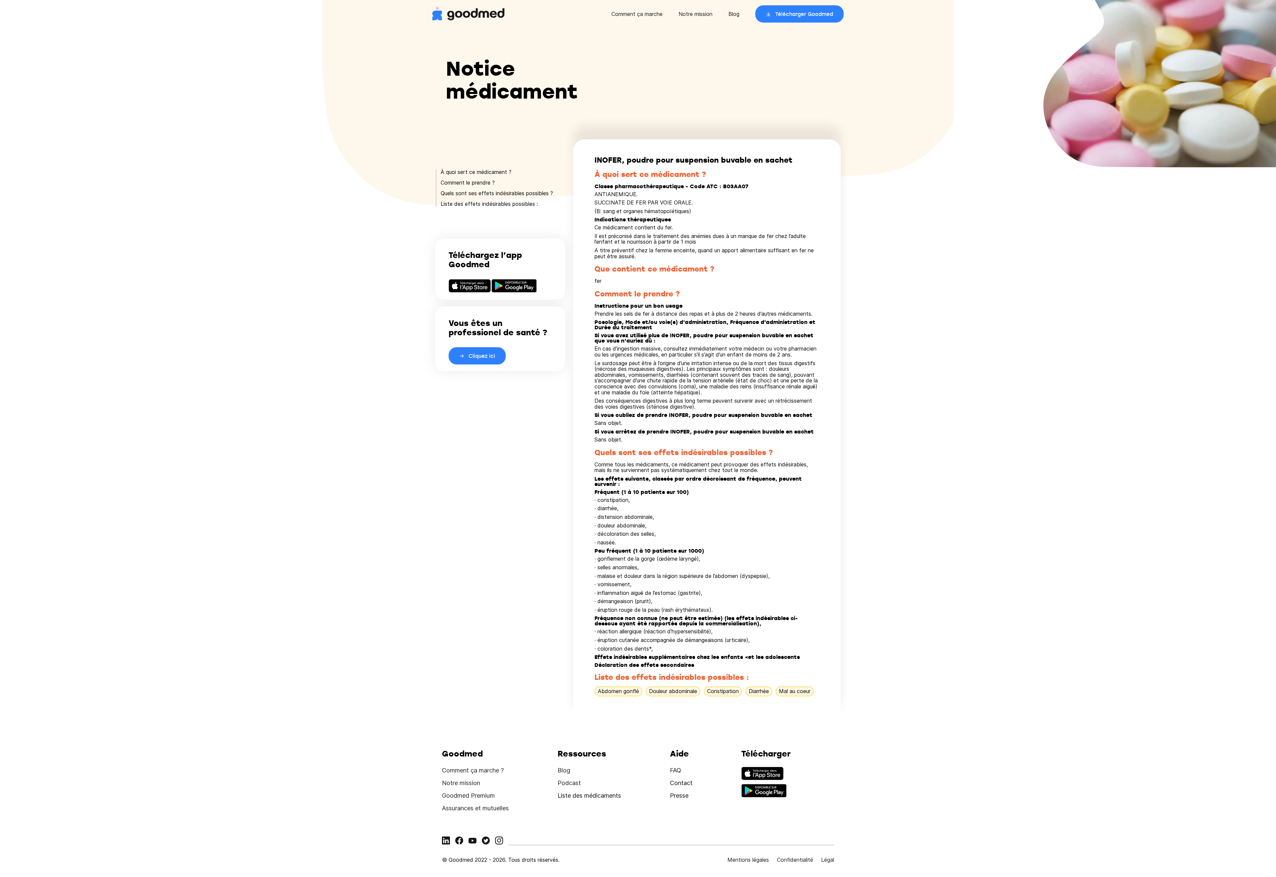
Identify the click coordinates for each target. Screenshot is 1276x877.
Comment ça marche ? (473, 770)
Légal (827, 859)
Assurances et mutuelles (475, 808)
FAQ (675, 770)
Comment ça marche (637, 14)
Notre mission (695, 14)
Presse (679, 795)
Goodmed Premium (468, 795)
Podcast (569, 782)
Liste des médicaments (589, 795)
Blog (733, 14)
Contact (681, 782)
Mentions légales (748, 859)
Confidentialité (795, 859)
